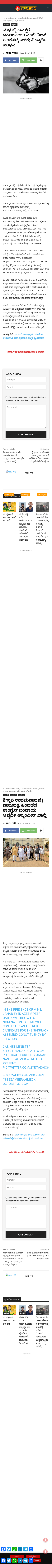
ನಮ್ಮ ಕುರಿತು (33, 1556)
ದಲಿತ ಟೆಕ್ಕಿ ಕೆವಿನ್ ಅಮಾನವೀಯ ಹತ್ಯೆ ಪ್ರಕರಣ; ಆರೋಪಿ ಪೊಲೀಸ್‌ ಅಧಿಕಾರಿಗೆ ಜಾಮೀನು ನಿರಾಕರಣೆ (25, 527)
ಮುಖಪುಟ (12, 18)
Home (5, 18)
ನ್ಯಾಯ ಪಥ (9, 494)
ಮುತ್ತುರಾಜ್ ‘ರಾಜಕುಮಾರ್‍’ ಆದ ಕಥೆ (9, 517)
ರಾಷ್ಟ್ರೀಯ (14, 25)
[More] (41, 60)
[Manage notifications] (45, 1551)
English (16, 1556)
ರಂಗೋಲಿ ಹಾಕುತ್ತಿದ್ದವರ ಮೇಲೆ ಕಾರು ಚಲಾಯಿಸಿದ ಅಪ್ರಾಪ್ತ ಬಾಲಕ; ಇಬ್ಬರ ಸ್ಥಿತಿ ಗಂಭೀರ (24, 336)
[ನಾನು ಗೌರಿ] (14, 478)
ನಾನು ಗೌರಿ (11, 52)
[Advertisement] (26, 127)
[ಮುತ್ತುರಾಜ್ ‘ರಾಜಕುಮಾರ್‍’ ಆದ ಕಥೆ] (9, 507)
